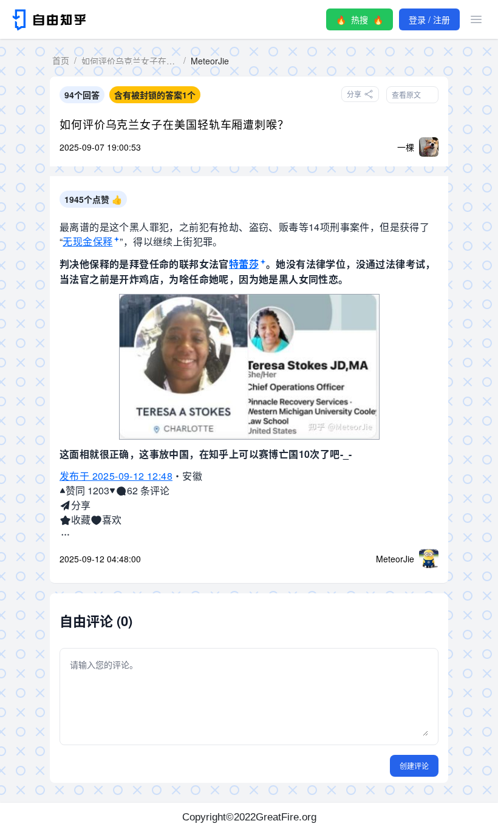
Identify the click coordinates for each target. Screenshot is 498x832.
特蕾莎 (244, 264)
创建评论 (414, 765)
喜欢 (111, 520)
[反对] (112, 490)
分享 (80, 505)
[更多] (65, 534)
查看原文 (406, 94)
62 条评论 (148, 490)
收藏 (80, 520)
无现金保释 (87, 241)
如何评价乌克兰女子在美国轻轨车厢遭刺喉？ (174, 124)
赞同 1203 (87, 490)
